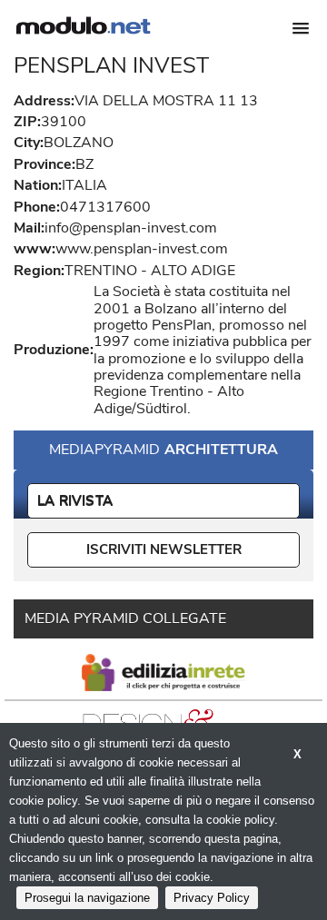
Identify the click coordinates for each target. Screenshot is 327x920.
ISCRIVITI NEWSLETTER (164, 549)
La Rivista (75, 500)
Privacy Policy (211, 898)
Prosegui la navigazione (87, 898)
